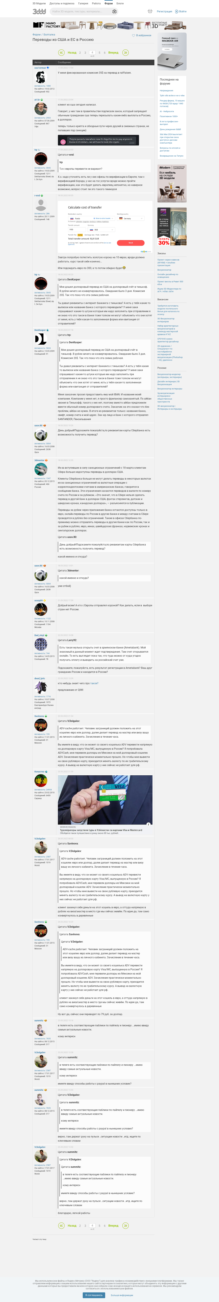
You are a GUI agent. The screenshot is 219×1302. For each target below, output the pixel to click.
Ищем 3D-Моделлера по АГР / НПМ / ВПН (169, 290)
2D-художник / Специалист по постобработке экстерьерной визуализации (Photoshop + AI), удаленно (170, 353)
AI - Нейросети (167, 111)
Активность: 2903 (42, 118)
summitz (38, 1020)
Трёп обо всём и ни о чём (172, 95)
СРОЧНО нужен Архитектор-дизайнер (168, 340)
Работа (96, 3)
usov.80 (38, 425)
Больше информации (122, 1295)
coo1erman (40, 68)
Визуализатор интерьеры (169, 388)
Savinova (39, 716)
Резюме (161, 367)
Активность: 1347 (42, 478)
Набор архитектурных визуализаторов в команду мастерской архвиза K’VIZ (167, 330)
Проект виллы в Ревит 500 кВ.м (170, 283)
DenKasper (40, 330)
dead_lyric (39, 678)
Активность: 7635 (42, 1039)
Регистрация (164, 11)
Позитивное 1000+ (169, 116)
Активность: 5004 (42, 444)
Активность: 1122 (42, 618)
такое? (94, 683)
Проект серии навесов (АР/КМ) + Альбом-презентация (168, 263)
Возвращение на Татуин (171, 156)
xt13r (37, 99)
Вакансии (162, 299)
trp (35, 150)
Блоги (120, 3)
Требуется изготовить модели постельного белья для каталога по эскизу (168, 310)
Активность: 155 (42, 734)
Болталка (49, 34)
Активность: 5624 (42, 348)
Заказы (161, 253)
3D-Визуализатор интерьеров (165, 320)
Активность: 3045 (42, 168)
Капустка (39, 771)
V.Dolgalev (39, 838)
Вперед (113, 52)
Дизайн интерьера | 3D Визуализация (168, 383)
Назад (72, 52)
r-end (37, 195)
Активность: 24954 (43, 790)
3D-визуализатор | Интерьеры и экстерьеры (169, 407)
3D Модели (39, 3)
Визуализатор (164, 270)
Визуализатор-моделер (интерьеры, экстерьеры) (169, 375)
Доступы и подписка (62, 3)
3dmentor (39, 460)
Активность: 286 (42, 214)
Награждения (166, 90)
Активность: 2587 (42, 857)
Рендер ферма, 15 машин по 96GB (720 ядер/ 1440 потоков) (172, 103)
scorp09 (38, 600)
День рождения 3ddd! (170, 129)
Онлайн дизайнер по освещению (167, 275)
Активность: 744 (42, 653)
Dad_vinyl (39, 635)
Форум (109, 3)
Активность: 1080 (42, 86)
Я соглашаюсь (94, 1295)
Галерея (83, 3)
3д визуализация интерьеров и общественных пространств (165, 397)
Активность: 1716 (42, 696)
